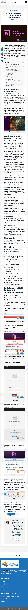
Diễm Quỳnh (17, 522)
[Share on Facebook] (2, 50)
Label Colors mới (10, 73)
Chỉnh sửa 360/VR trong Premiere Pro (14, 72)
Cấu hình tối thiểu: (11, 78)
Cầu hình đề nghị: (10, 79)
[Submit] (22, 2)
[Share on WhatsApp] (2, 48)
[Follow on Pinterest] (17, 555)
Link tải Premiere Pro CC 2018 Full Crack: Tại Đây (14, 81)
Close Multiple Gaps (11, 74)
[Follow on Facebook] (8, 555)
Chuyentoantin (18, 534)
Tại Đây (13, 290)
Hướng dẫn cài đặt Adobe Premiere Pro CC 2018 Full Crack (14, 84)
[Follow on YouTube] (20, 555)
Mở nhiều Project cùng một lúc (13, 70)
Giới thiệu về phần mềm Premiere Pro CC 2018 (14, 64)
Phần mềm (14, 47)
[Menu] (26, 2)
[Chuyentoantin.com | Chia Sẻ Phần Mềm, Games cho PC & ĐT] (4, 2)
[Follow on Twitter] (14, 555)
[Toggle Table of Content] (22, 62)
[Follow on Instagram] (11, 555)
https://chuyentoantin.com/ (17, 538)
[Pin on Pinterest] (2, 55)
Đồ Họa (11, 10)
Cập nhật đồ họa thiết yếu (12, 69)
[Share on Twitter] (2, 53)
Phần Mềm (16, 10)
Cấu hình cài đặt (9, 76)
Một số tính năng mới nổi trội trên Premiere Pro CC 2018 (15, 66)
